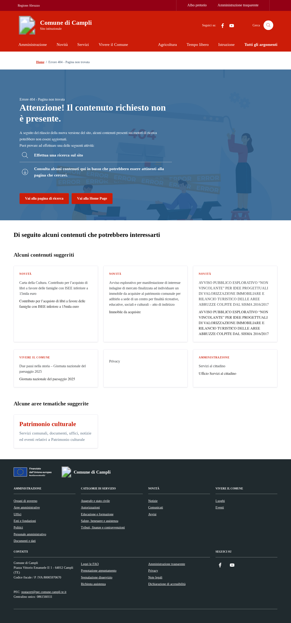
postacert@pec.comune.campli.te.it (43, 592)
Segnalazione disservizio (96, 577)
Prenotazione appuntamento (98, 570)
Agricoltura (167, 44)
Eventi (220, 507)
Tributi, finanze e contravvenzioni (103, 527)
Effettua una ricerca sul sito (58, 155)
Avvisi (152, 514)
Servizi (83, 44)
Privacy (153, 570)
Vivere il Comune (113, 44)
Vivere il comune (34, 357)
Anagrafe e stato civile (95, 501)
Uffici (17, 514)
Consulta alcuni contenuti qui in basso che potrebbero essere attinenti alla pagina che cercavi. (99, 171)
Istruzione (226, 44)
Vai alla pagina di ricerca (44, 198)
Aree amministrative (27, 507)
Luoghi (220, 501)
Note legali (155, 577)
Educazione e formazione (97, 514)
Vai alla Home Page (92, 198)
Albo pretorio (197, 5)
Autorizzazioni (90, 507)
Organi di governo (25, 501)
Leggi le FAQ (90, 564)
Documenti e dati (25, 541)
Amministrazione (32, 44)
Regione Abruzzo (29, 5)
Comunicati (155, 507)
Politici (18, 527)
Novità (62, 44)
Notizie (153, 501)
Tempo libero (198, 44)
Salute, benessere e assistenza (99, 521)
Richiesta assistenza (93, 584)
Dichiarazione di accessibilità (167, 584)
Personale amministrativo (30, 534)
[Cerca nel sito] (268, 25)
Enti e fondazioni (25, 521)
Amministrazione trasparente (238, 5)
